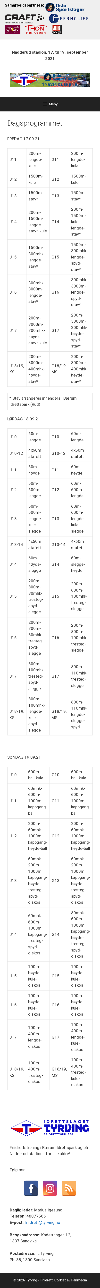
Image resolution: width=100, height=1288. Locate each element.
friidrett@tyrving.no (42, 1222)
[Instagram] (50, 1188)
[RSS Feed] (69, 1188)
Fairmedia (79, 1280)
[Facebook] (31, 1188)
